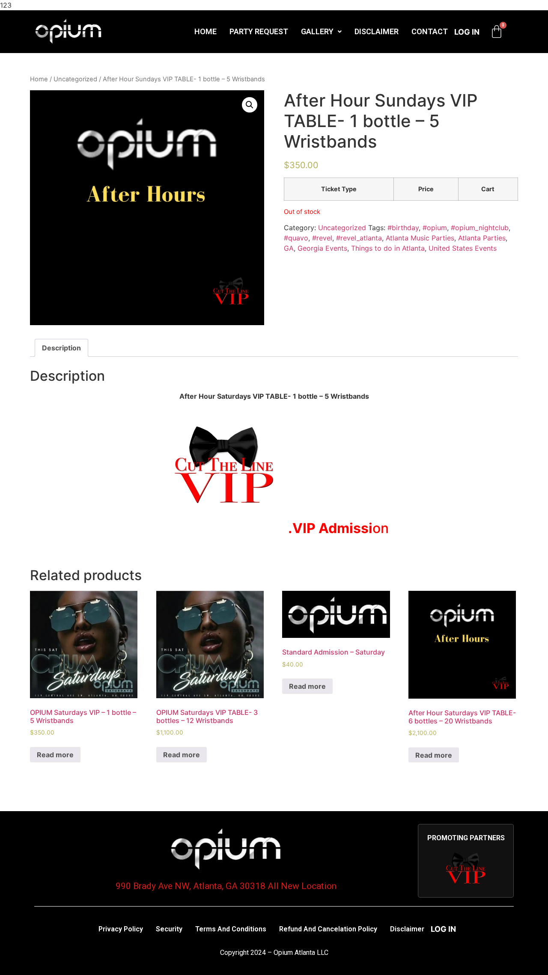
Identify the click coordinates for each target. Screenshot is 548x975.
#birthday (403, 227)
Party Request (258, 31)
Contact (429, 31)
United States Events (463, 248)
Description (61, 348)
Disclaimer (376, 31)
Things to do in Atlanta (388, 248)
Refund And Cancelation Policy (328, 929)
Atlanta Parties (482, 238)
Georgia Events (322, 248)
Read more (55, 754)
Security (169, 929)
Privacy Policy (120, 929)
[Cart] (497, 32)
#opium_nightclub (480, 227)
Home (205, 31)
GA (289, 248)
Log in (467, 31)
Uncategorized (75, 79)
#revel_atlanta (359, 238)
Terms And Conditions (230, 929)
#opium (435, 227)
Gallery (317, 31)
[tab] (61, 348)
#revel (322, 238)
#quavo (296, 238)
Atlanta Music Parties (420, 238)
